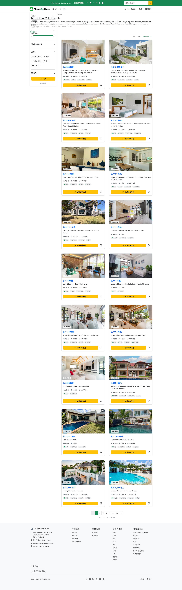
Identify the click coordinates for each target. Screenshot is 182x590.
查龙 (114, 542)
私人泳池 (38, 57)
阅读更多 (33, 32)
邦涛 (114, 536)
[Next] (121, 513)
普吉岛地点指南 (138, 551)
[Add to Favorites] (101, 85)
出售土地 (75, 539)
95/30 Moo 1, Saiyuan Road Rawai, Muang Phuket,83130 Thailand (42, 534)
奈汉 (114, 539)
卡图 (114, 551)
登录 (140, 9)
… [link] (113, 513)
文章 (60, 9)
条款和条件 (137, 554)
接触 (64, 9)
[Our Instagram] (93, 3)
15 (117, 513)
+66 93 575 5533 (78, 3)
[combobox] (42, 16)
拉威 (114, 532)
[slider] (32, 36)
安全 (47, 61)
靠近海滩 (38, 61)
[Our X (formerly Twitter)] (96, 3)
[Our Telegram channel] (102, 3)
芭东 (114, 545)
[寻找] (150, 3)
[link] (93, 513)
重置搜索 (43, 83)
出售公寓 (75, 536)
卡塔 (114, 554)
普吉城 (115, 557)
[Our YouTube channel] (99, 3)
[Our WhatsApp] (87, 3)
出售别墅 (75, 532)
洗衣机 (37, 65)
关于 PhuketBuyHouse (141, 532)
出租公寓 (95, 536)
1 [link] (96, 513)
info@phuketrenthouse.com (61, 3)
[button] (115, 560)
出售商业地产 (76, 542)
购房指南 (136, 548)
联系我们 (136, 536)
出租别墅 (95, 532)
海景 (47, 57)
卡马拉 (115, 548)
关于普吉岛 (137, 545)
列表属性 (148, 9)
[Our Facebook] (90, 3)
